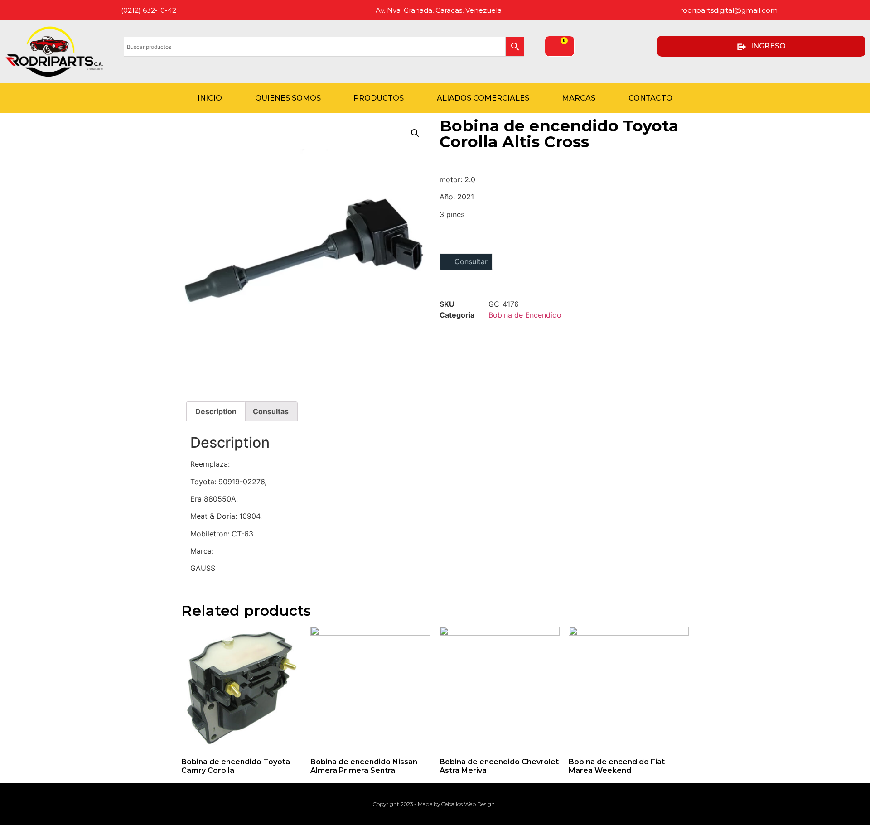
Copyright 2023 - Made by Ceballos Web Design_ (435, 804)
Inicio (210, 98)
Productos (378, 98)
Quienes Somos (288, 98)
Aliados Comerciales (483, 98)
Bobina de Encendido (524, 314)
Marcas (578, 98)
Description (216, 411)
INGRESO (768, 46)
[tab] (216, 411)
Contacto (650, 98)
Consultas (271, 411)
